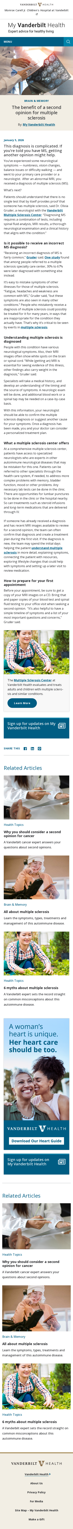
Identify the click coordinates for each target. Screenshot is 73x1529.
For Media (36, 1501)
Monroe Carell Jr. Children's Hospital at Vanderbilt (36, 12)
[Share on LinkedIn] (32, 748)
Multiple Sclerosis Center (33, 680)
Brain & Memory (36, 101)
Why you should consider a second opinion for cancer (32, 834)
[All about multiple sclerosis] (36, 877)
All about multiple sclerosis (26, 911)
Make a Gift (37, 1519)
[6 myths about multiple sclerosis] (36, 953)
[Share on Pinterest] (39, 748)
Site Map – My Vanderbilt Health (36, 1510)
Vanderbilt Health (36, 1474)
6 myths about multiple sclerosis (31, 988)
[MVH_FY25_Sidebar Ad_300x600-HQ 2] (36, 1084)
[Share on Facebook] (25, 748)
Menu (8, 41)
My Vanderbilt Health (39, 124)
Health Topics (14, 825)
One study (52, 257)
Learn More (22, 703)
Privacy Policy (36, 1492)
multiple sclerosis (34, 327)
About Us (36, 1483)
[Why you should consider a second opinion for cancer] (36, 797)
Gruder (31, 257)
